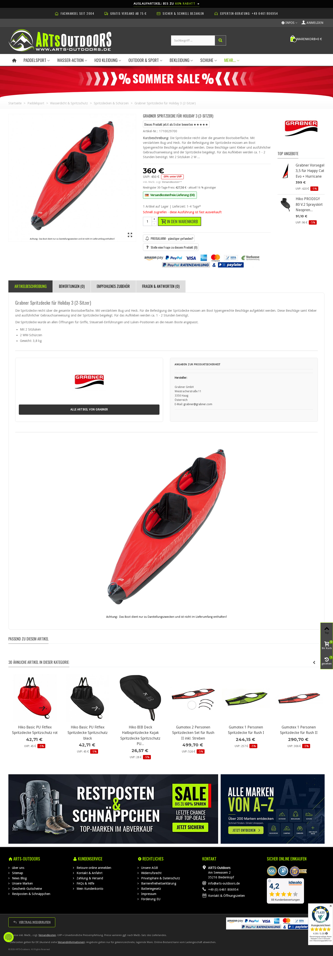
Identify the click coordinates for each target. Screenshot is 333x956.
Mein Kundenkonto (89, 888)
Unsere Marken (22, 883)
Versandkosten (47, 935)
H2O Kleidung (106, 60)
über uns (17, 868)
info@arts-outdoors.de (224, 883)
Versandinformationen (71, 942)
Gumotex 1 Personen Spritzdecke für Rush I (246, 730)
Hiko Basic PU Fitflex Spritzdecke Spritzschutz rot (35, 730)
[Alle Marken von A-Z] (273, 809)
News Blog (19, 878)
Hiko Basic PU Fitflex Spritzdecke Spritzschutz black (88, 732)
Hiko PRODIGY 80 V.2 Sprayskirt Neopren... (309, 204)
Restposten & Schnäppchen (30, 894)
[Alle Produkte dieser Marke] (301, 131)
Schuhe (206, 60)
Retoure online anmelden (93, 868)
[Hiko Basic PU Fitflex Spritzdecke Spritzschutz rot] (35, 698)
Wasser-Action (70, 60)
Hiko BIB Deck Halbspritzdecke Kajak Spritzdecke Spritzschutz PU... (140, 735)
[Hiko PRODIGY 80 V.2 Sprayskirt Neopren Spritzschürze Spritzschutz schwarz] (285, 204)
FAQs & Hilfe (85, 883)
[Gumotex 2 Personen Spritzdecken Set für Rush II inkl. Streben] (193, 698)
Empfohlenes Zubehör (113, 286)
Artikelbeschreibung (30, 286)
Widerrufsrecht (151, 873)
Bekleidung (179, 60)
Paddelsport (35, 60)
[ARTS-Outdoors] (59, 40)
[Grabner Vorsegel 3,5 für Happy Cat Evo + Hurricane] (285, 171)
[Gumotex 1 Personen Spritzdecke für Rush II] (299, 698)
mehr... (230, 60)
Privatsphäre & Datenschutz (160, 878)
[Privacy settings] (8, 937)
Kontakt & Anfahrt (89, 873)
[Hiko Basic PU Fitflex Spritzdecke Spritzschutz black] (87, 698)
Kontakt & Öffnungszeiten (226, 895)
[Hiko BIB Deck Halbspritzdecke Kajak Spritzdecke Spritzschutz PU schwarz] (140, 698)
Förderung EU (150, 899)
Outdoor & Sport (143, 60)
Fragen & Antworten (160, 286)
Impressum (148, 894)
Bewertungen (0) (71, 286)
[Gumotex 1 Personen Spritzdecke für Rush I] (246, 698)
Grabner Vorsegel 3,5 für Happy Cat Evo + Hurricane (310, 171)
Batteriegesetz (150, 888)
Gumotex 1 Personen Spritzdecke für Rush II (299, 730)
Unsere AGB (149, 868)
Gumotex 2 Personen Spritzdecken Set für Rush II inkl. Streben (193, 732)
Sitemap (17, 873)
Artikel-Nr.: (150, 131)
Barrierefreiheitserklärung (158, 883)
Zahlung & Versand (89, 878)
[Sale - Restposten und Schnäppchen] (113, 809)
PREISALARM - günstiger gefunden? (172, 238)
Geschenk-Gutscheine (26, 888)
